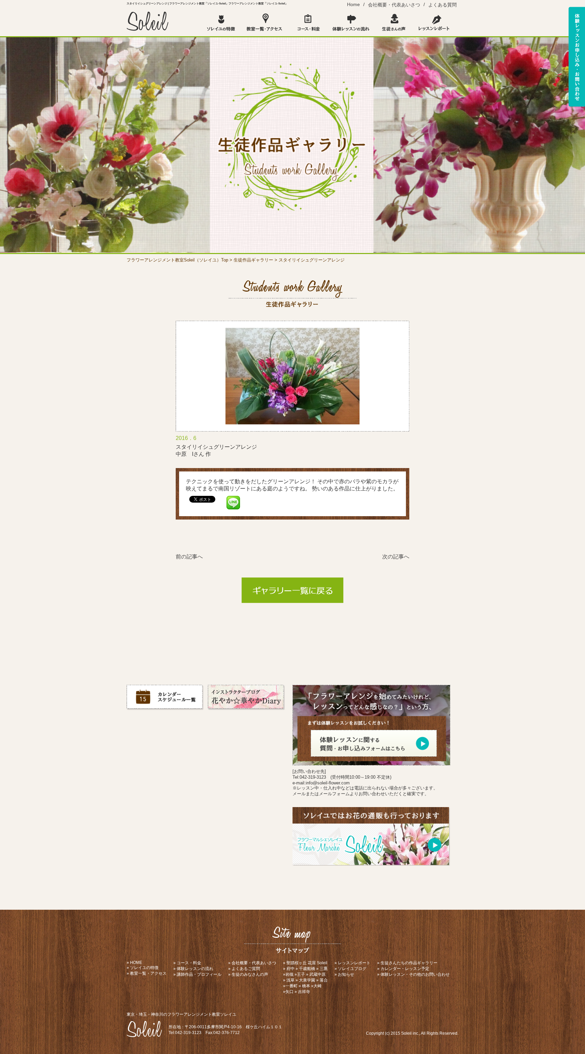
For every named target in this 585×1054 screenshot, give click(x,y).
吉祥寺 (304, 991)
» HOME (134, 962)
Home (353, 4)
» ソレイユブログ (350, 968)
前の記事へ (189, 557)
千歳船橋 (307, 968)
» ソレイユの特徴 (142, 967)
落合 (324, 980)
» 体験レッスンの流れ (193, 968)
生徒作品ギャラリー (253, 259)
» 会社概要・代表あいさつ (252, 963)
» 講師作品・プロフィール (197, 974)
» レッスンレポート (352, 963)
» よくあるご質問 (244, 968)
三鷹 (324, 968)
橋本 (306, 986)
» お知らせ (344, 974)
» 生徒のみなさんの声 (248, 974)
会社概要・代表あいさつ (394, 4)
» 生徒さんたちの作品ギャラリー (407, 963)
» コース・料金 (187, 963)
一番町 (291, 986)
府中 (290, 968)
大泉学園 (307, 980)
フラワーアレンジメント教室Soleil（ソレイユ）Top (177, 259)
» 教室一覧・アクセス (147, 973)
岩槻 (289, 974)
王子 (301, 974)
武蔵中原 (317, 974)
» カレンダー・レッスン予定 (403, 968)
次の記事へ (395, 557)
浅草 (290, 980)
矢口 (289, 991)
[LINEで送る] (233, 499)
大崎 (317, 986)
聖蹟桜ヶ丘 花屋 (301, 963)
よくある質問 (442, 4)
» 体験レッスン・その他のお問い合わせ (413, 974)
